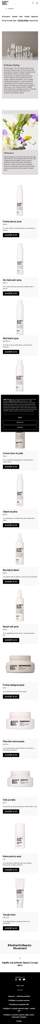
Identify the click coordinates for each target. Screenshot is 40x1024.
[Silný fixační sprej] (20, 327)
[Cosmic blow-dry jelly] (20, 442)
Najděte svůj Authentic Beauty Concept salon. (20, 964)
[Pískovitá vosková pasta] (20, 730)
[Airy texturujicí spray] (20, 269)
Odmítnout (20, 427)
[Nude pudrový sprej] (20, 845)
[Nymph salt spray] (20, 616)
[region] (20, 413)
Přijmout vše (20, 422)
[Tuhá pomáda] (20, 788)
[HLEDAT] (33, 3)
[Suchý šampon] (20, 385)
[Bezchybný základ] (20, 558)
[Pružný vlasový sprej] (20, 211)
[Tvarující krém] (20, 904)
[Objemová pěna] (20, 501)
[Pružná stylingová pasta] (20, 673)
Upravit (20, 417)
